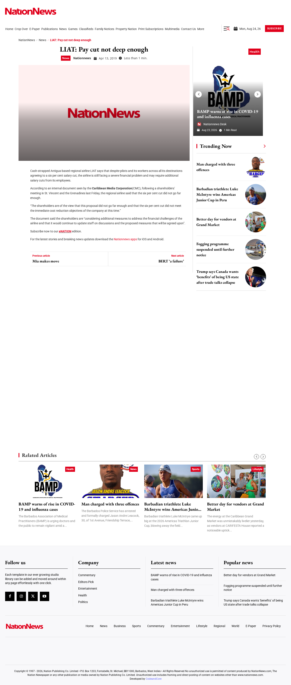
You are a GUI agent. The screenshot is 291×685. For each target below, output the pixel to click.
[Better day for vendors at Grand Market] (255, 222)
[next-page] (257, 94)
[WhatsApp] (23, 206)
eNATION (65, 231)
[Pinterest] (23, 194)
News (42, 40)
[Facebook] (23, 168)
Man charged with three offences (110, 504)
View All (257, 146)
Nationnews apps (125, 239)
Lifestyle (257, 469)
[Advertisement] (229, 402)
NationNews (27, 40)
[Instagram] (21, 596)
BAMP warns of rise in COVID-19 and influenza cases (227, 114)
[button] (227, 28)
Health (254, 52)
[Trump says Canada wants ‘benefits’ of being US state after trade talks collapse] (255, 276)
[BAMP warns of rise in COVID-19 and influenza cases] (228, 91)
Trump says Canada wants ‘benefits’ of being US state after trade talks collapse (217, 277)
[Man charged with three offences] (255, 167)
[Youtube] (44, 596)
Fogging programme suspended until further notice (215, 249)
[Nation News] (30, 11)
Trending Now (216, 146)
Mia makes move (45, 261)
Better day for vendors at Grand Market (235, 506)
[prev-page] (198, 94)
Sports (195, 469)
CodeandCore (153, 678)
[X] (23, 181)
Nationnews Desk (214, 124)
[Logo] (37, 626)
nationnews (82, 58)
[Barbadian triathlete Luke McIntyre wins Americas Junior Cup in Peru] (255, 194)
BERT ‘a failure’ (171, 261)
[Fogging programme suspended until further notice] (255, 249)
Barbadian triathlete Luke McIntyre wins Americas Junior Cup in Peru (217, 194)
